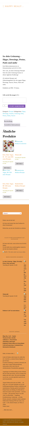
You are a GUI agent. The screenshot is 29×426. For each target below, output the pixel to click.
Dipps (23, 111)
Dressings (5, 113)
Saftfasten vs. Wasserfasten (10, 339)
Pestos (4, 115)
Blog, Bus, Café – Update (9, 336)
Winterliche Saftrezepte (9, 341)
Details (7, 168)
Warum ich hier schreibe (9, 338)
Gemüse (11, 113)
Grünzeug (17, 113)
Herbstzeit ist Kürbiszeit (9, 347)
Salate (8, 115)
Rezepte (11, 111)
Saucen (13, 115)
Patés (22, 113)
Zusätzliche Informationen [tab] (12, 125)
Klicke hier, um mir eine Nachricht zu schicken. (14, 228)
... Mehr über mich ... (8, 410)
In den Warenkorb (16, 106)
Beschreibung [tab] (8, 121)
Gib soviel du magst (11, 95)
